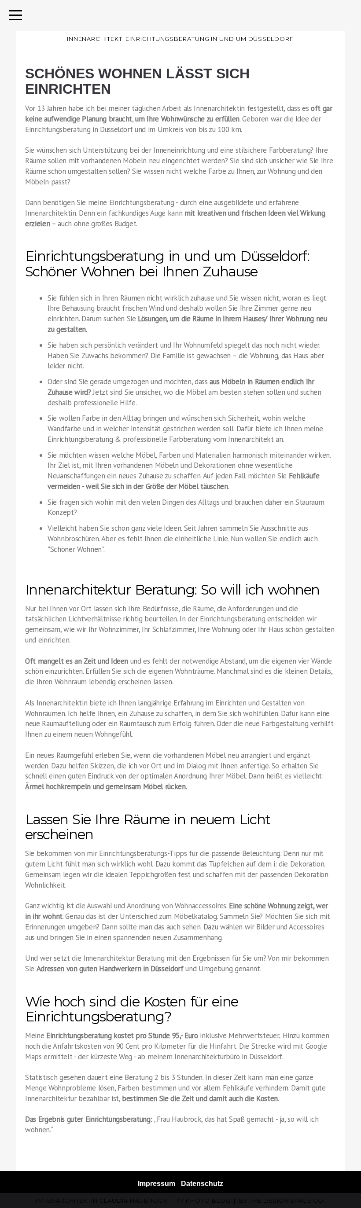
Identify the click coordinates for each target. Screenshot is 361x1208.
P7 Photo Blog (204, 1200)
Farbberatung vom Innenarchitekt (221, 439)
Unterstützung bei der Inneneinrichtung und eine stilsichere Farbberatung (197, 150)
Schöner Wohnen (76, 549)
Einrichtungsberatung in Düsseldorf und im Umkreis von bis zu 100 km (133, 129)
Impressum (156, 1183)
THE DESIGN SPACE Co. (287, 1200)
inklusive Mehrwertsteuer (162, 1035)
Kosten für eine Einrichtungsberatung (131, 1009)
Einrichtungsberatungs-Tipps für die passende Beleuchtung (189, 853)
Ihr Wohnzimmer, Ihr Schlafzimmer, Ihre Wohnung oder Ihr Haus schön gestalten (211, 629)
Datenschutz (202, 1183)
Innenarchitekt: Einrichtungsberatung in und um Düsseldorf (180, 38)
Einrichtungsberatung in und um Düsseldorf (166, 256)
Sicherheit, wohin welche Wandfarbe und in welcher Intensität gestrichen (176, 423)
